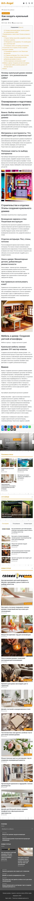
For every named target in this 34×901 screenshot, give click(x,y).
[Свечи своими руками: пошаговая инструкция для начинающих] (6, 553)
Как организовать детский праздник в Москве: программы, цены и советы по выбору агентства (22, 530)
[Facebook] (2, 427)
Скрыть (21, 27)
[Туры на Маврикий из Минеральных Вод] (25, 462)
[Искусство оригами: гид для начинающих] (6, 546)
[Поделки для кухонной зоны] (8, 462)
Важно (4, 68)
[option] (17, 442)
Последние (5, 523)
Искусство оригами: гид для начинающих (16, 635)
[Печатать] (14, 429)
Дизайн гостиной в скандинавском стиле (17, 443)
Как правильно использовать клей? (15, 61)
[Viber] (5, 429)
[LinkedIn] (8, 427)
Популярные (16, 523)
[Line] (8, 429)
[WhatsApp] (29, 427)
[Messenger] (26, 427)
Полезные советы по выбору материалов (16, 45)
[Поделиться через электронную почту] (11, 429)
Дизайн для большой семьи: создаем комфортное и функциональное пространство (14, 811)
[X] (5, 427)
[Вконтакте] (17, 427)
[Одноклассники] (20, 427)
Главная (5, 9)
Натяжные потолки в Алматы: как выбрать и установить (24, 476)
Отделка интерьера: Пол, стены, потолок (16, 55)
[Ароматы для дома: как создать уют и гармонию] (6, 560)
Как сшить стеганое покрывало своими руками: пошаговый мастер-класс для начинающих (22, 538)
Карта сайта (8, 898)
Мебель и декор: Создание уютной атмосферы (15, 63)
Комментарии (28, 523)
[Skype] (23, 427)
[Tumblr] (11, 427)
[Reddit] (14, 427)
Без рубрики (11, 9)
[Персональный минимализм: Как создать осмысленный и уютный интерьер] (8, 478)
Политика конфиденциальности (20, 898)
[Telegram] (2, 429)
